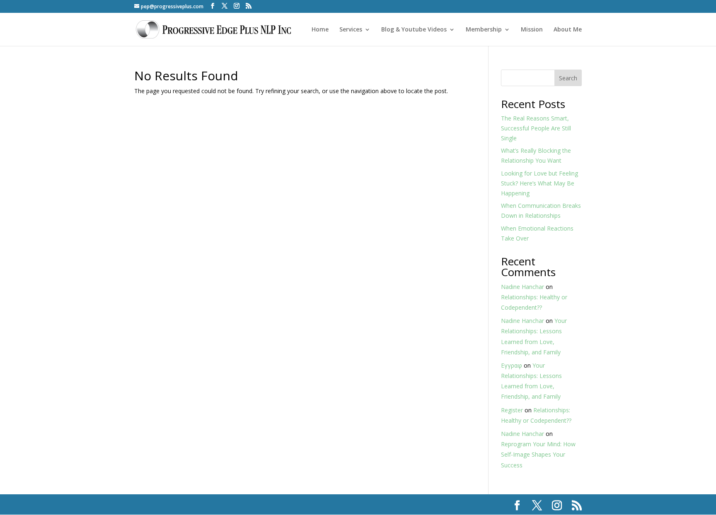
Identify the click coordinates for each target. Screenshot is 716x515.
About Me (568, 29)
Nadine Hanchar (522, 287)
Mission (532, 29)
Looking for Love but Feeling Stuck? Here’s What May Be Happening (539, 183)
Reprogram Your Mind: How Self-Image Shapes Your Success (538, 454)
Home (320, 29)
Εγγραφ (511, 365)
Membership (484, 29)
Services (350, 29)
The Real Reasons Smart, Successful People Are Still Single (536, 128)
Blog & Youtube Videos (414, 29)
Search (568, 78)
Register (512, 410)
